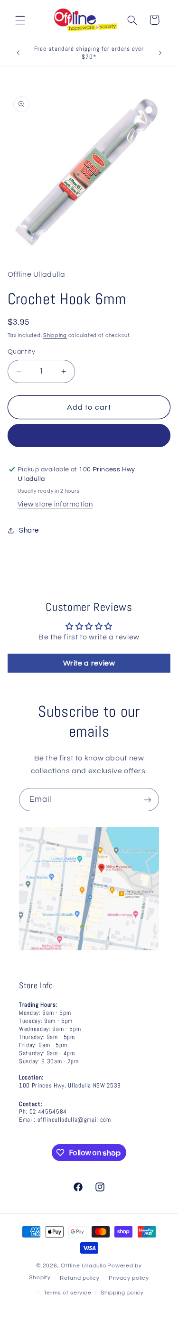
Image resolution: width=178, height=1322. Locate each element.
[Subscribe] (148, 799)
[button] (20, 20)
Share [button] (29, 530)
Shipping (55, 335)
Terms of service (68, 1292)
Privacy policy (129, 1278)
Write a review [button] (89, 663)
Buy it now (89, 436)
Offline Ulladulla (83, 1265)
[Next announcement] (160, 53)
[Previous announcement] (18, 53)
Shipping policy (122, 1292)
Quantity (21, 351)
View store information (55, 504)
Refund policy (80, 1278)
